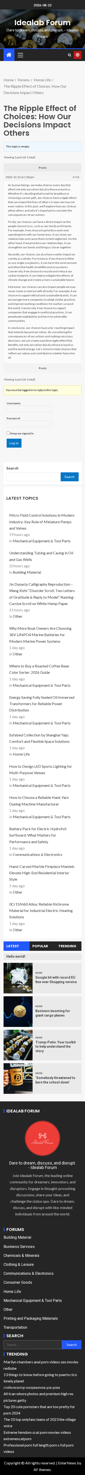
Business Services (19, 1246)
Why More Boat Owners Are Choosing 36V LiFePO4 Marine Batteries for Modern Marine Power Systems (40, 634)
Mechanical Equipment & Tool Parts (42, 541)
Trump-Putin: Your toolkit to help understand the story (55, 1046)
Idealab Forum (42, 22)
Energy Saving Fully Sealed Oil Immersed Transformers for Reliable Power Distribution (41, 703)
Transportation (15, 1327)
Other (17, 616)
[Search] (69, 54)
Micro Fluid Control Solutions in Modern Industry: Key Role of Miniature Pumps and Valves (41, 521)
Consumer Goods (18, 1282)
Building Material (27, 572)
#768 (76, 177)
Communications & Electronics (37, 854)
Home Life (21, 754)
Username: (14, 403)
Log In (14, 443)
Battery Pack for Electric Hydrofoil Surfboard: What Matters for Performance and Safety (37, 835)
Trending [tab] (67, 946)
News (38, 972)
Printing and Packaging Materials (31, 1318)
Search (12, 468)
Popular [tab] (40, 946)
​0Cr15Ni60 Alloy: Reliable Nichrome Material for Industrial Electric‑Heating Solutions (41, 910)
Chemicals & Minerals (21, 1255)
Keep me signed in (22, 433)
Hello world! (15, 956)
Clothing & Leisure (19, 1264)
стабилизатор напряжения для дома (32, 1387)
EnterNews (67, 1463)
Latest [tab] (12, 946)
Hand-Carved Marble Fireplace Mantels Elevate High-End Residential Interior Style (41, 872)
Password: (13, 418)
